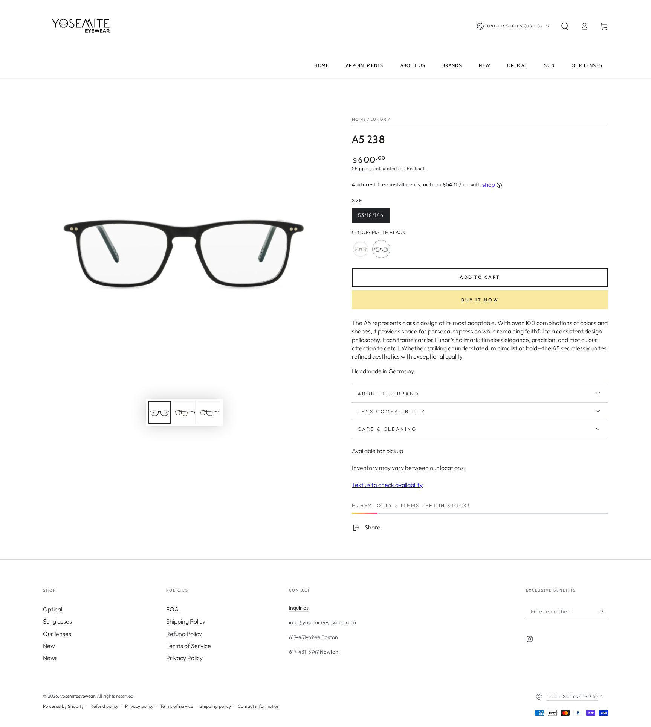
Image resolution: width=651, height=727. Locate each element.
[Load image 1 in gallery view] (159, 412)
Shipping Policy (185, 621)
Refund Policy (184, 633)
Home (359, 119)
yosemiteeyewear (77, 696)
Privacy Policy (184, 658)
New (49, 645)
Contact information (259, 706)
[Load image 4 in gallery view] (209, 412)
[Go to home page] (82, 26)
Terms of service (176, 706)
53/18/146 (373, 217)
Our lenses (57, 633)
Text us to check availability (387, 484)
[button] (565, 26)
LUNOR (378, 119)
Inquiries (299, 607)
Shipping (362, 168)
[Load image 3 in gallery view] (184, 412)
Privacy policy (139, 706)
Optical (52, 609)
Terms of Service (188, 645)
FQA (172, 609)
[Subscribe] (603, 611)
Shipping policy (215, 706)
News (50, 658)
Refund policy (104, 706)
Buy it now (480, 300)
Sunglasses (57, 621)
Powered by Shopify (63, 706)
